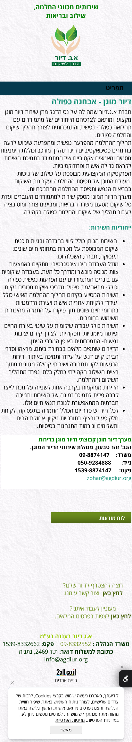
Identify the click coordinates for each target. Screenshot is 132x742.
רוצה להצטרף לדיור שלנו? (93, 582)
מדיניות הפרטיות (70, 720)
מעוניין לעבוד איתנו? (93, 605)
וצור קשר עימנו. (93, 590)
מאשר (66, 729)
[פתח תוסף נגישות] (125, 678)
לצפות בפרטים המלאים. (93, 613)
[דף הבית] (66, 46)
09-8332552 (75, 644)
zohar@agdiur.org (109, 478)
